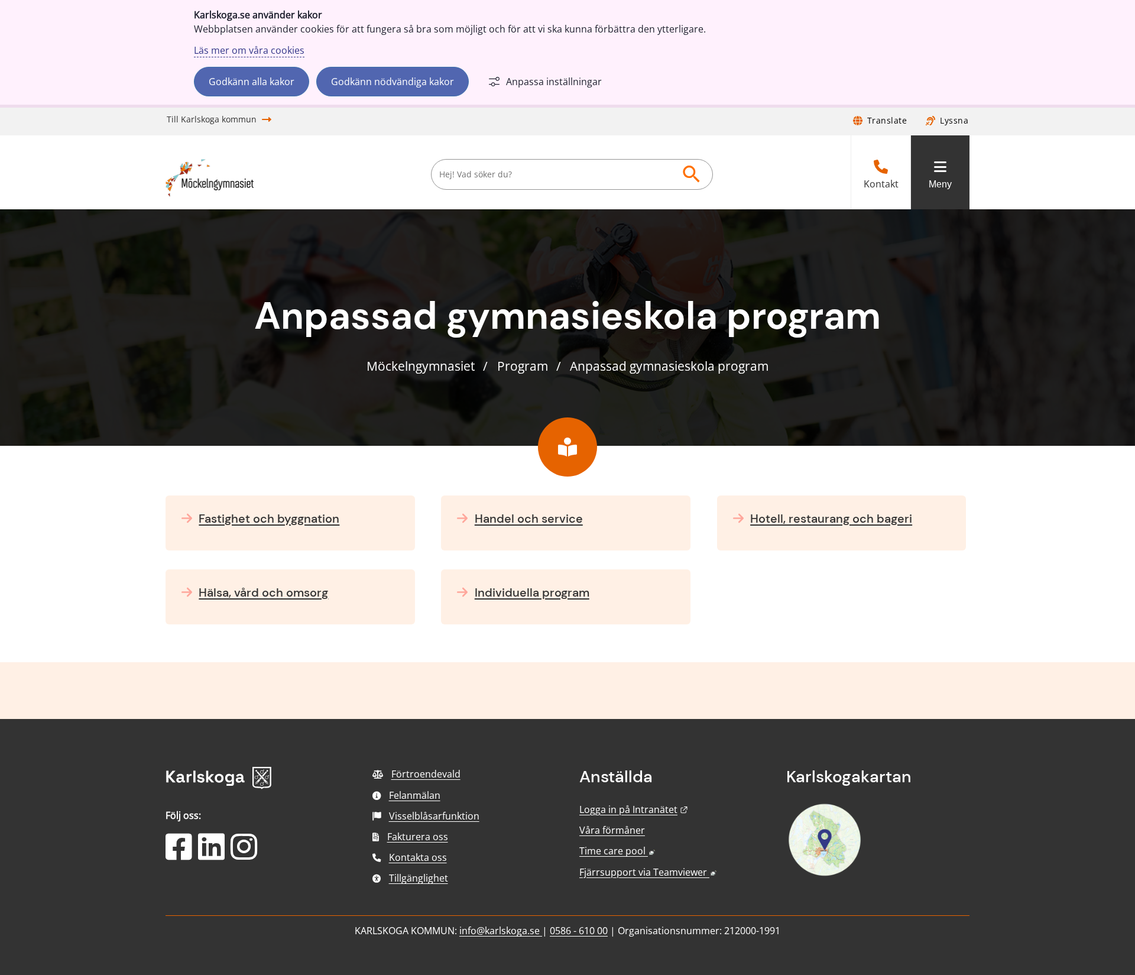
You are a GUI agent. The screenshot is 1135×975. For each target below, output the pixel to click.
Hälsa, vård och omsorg (263, 592)
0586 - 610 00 (579, 930)
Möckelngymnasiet (421, 366)
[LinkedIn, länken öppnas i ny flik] (211, 854)
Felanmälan (414, 795)
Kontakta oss (418, 857)
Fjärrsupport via (647, 872)
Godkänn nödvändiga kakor (392, 81)
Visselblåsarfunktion (434, 815)
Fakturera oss (417, 836)
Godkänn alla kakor (251, 81)
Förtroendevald (426, 773)
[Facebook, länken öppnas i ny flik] (179, 854)
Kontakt (881, 184)
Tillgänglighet (418, 878)
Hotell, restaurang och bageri (831, 518)
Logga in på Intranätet (633, 809)
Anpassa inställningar (554, 81)
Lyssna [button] (954, 120)
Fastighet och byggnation (269, 518)
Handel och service (529, 518)
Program (522, 366)
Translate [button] (887, 120)
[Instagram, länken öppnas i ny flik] (244, 854)
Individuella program (532, 592)
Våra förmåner (612, 830)
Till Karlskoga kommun (212, 119)
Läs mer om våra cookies (249, 50)
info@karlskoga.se (500, 930)
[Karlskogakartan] (824, 874)
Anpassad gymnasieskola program (669, 366)
